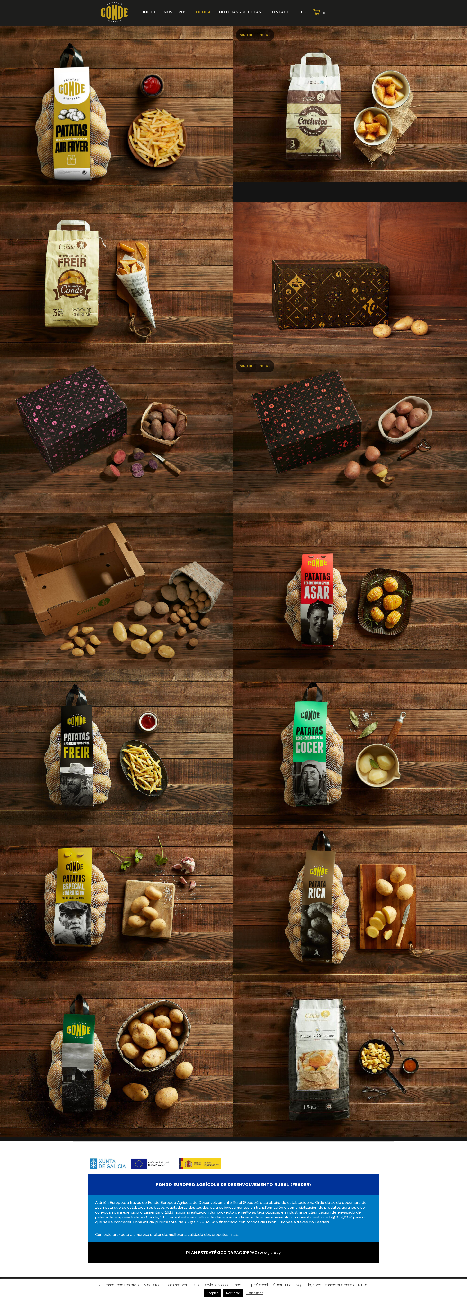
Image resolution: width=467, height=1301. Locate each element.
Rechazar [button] (233, 1293)
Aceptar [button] (212, 1293)
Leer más (254, 1293)
